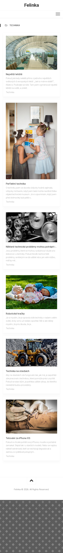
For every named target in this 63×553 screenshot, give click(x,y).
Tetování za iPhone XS (18, 438)
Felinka (31, 5)
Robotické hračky (15, 313)
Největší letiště (14, 74)
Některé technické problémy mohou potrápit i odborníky (33, 246)
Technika (10, 92)
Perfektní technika (16, 183)
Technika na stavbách (17, 371)
